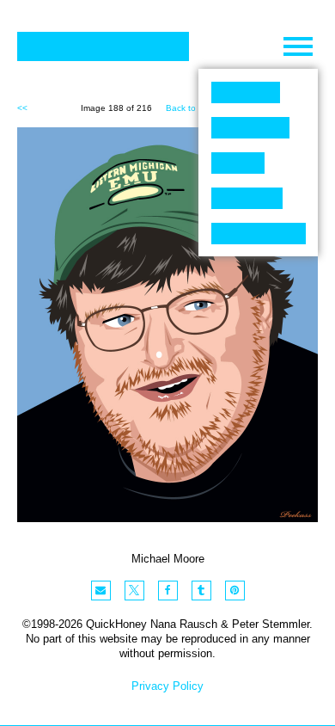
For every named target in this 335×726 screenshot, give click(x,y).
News (247, 198)
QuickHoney (103, 46)
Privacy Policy (167, 686)
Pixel (245, 92)
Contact (258, 233)
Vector (250, 127)
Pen (238, 163)
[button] (101, 590)
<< (22, 108)
